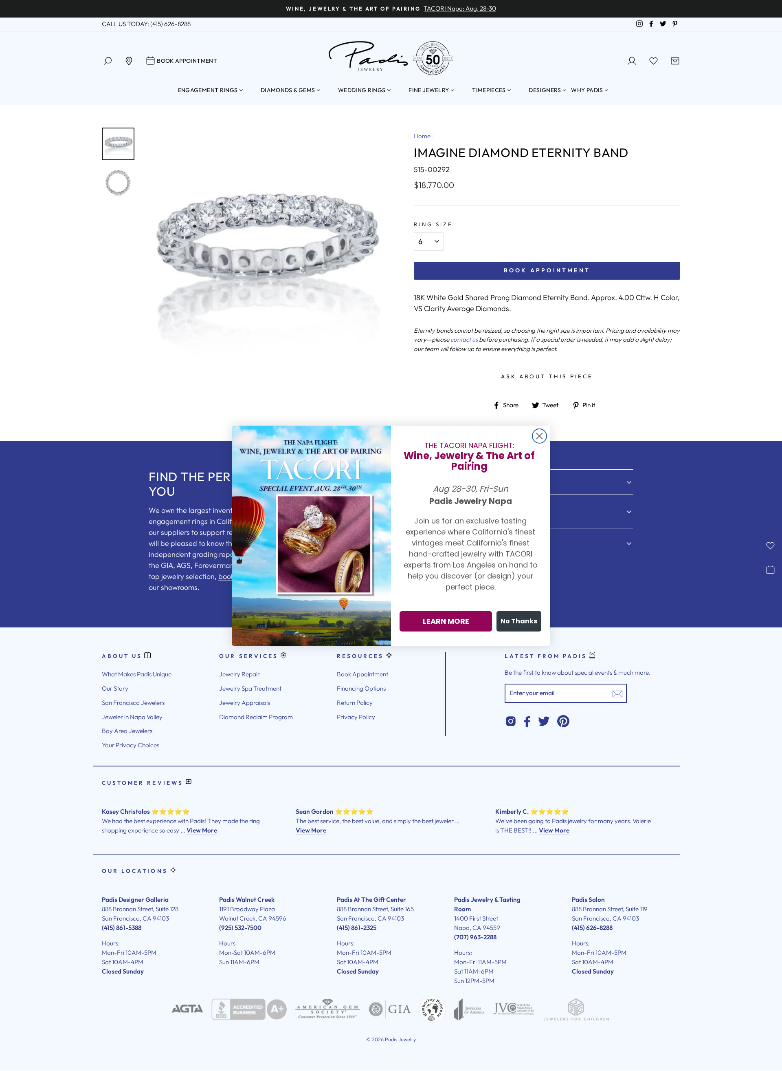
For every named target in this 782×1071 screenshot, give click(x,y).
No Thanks (519, 621)
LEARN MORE (446, 621)
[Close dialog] (539, 436)
